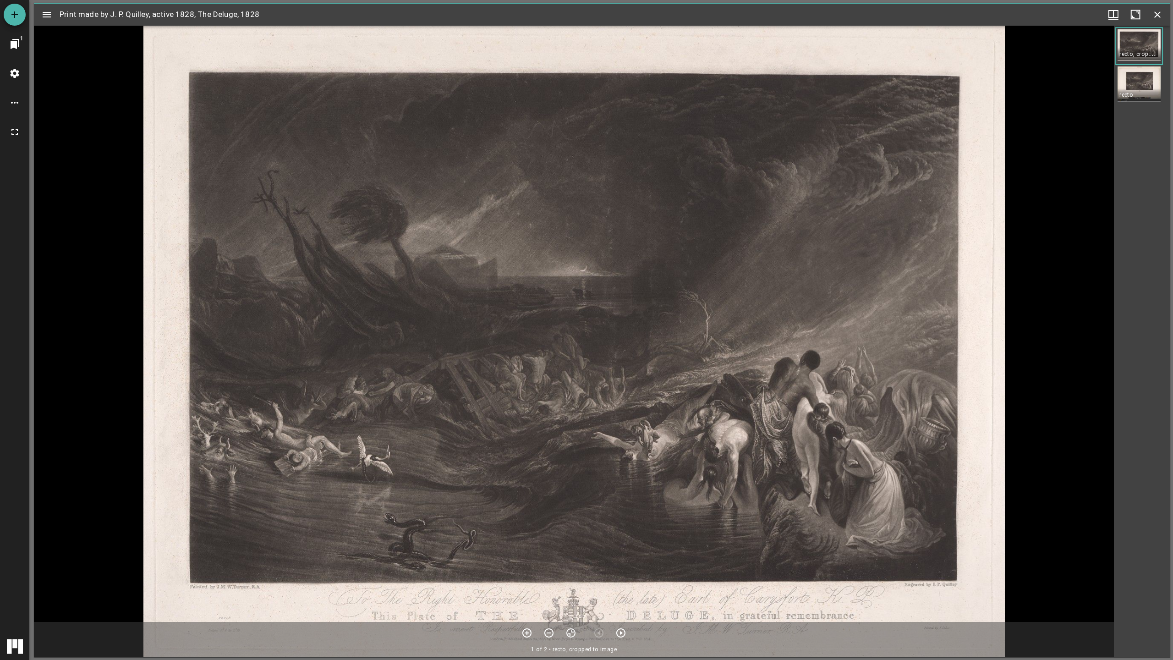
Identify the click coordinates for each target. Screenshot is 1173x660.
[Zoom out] (549, 633)
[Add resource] (15, 15)
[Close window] (1157, 15)
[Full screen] (15, 132)
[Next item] (621, 633)
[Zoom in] (527, 633)
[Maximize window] (1135, 15)
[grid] (1142, 341)
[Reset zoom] (571, 633)
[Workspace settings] (15, 73)
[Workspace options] (15, 103)
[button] (1139, 46)
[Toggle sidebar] (47, 15)
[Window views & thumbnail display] (1113, 15)
